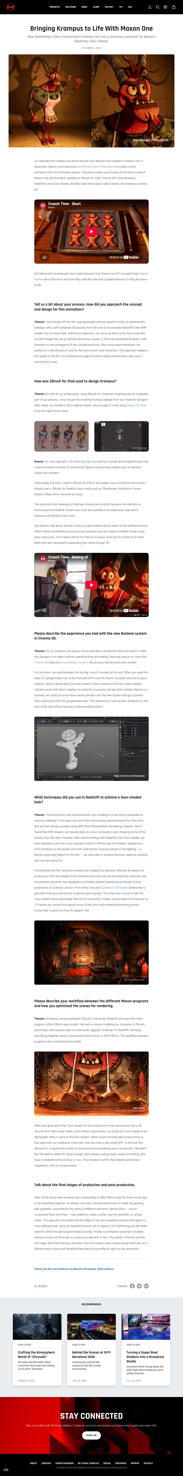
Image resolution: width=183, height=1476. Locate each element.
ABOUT (33, 1463)
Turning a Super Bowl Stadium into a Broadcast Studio (145, 1357)
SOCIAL (107, 1463)
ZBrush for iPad (136, 405)
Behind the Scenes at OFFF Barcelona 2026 (91, 1354)
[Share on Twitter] (139, 1286)
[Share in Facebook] (132, 1286)
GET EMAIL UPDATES (88, 1463)
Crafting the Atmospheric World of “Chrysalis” (36, 1354)
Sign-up (91, 1435)
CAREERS (46, 1463)
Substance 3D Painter (114, 887)
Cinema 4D (41, 662)
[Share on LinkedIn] (146, 1286)
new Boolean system (75, 662)
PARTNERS (120, 1463)
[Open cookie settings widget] (6, 1470)
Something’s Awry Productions (96, 166)
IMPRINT (135, 1463)
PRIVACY (148, 1463)
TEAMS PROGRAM (64, 1463)
